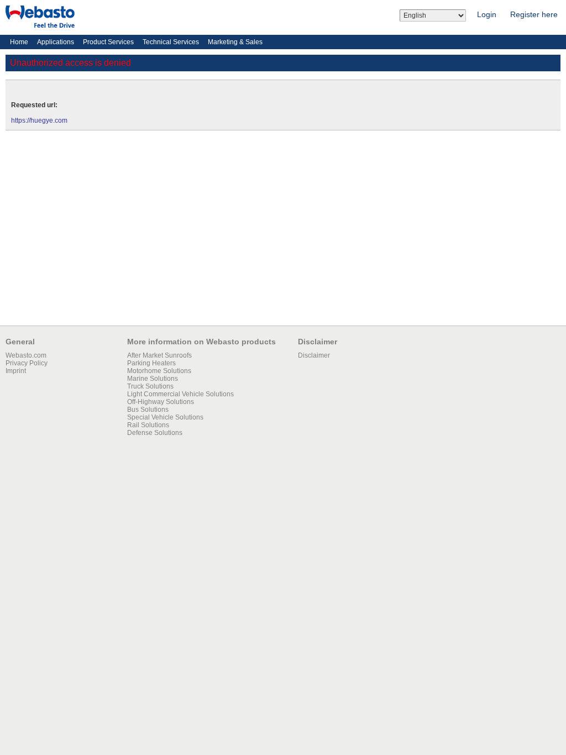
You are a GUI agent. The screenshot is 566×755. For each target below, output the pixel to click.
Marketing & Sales (235, 42)
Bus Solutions (148, 409)
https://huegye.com (39, 120)
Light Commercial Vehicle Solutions (180, 394)
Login (486, 14)
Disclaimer (314, 355)
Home (19, 42)
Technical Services (171, 42)
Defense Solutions (154, 433)
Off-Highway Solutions (160, 402)
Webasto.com (26, 355)
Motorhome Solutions (159, 371)
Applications (55, 42)
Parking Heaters (151, 363)
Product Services (108, 42)
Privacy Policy (27, 363)
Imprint (16, 371)
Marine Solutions (152, 378)
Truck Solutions (150, 386)
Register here (534, 14)
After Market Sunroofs (159, 355)
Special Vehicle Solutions (165, 417)
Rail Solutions (148, 425)
